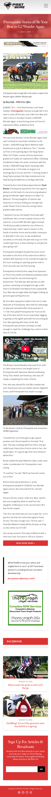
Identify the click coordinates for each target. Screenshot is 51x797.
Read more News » (25, 543)
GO (41, 769)
